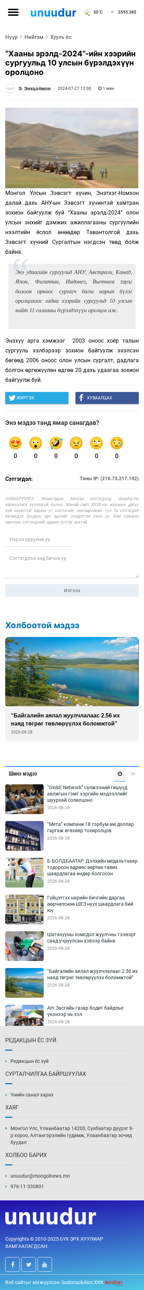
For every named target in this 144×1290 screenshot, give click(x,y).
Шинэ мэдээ (23, 773)
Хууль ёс (60, 37)
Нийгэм (33, 37)
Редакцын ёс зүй (29, 1061)
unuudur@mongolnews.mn (40, 1176)
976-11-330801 (27, 1186)
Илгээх (72, 590)
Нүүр (11, 37)
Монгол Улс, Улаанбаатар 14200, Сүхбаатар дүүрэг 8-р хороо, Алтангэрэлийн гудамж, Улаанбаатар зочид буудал (72, 1135)
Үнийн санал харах (31, 1095)
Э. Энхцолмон (35, 88)
